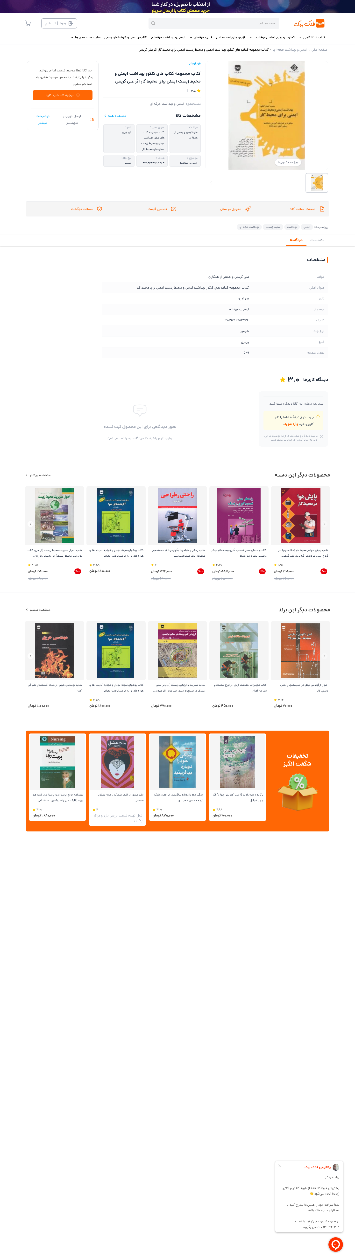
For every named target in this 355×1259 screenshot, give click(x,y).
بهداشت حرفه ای (249, 227)
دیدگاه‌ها (296, 240)
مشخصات (317, 240)
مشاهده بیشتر (40, 475)
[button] (30, 524)
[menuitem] (311, 37)
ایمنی (307, 227)
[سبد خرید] (28, 23)
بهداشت (292, 227)
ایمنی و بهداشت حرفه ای (167, 103)
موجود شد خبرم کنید (60, 95)
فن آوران (195, 63)
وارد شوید (291, 424)
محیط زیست (273, 227)
